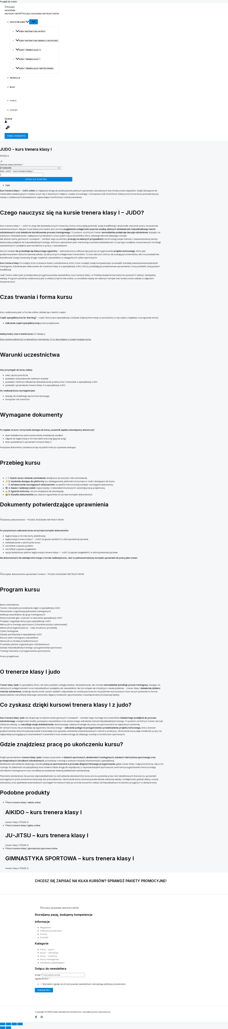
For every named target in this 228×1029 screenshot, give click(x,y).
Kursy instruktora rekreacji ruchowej (38, 40)
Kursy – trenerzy (48, 956)
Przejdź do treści (8, 1)
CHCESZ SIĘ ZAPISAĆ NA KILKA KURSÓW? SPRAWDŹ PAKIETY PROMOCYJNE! (101, 881)
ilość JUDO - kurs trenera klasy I (16, 171)
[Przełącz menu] (33, 21)
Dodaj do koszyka (36, 179)
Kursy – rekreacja (49, 952)
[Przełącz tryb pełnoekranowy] (8, 1024)
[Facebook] (36, 1017)
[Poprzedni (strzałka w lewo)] (2, 1027)
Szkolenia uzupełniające (52, 962)
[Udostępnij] (14, 1024)
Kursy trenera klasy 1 (29, 59)
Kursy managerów (49, 959)
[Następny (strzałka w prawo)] (8, 1027)
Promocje (15, 78)
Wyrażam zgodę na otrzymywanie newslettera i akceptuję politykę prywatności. (84, 984)
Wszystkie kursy (18, 22)
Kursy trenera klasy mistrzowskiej (36, 68)
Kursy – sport (47, 949)
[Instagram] (42, 1017)
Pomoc (13, 100)
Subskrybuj (43, 990)
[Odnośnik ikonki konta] (6, 122)
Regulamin (45, 927)
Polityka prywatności (51, 930)
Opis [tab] (7, 185)
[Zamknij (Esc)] (20, 1024)
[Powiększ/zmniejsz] (2, 1024)
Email (38, 975)
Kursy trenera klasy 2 (30, 50)
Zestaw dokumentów (11, 164)
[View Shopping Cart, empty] (7, 128)
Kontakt (14, 110)
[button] (27, 22)
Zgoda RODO (42, 978)
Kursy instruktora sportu (32, 31)
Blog (12, 87)
